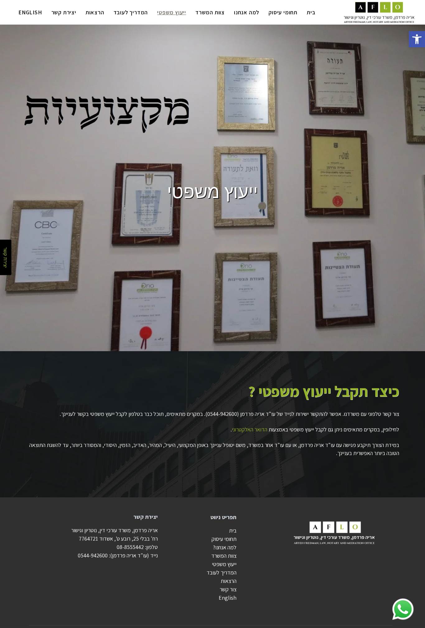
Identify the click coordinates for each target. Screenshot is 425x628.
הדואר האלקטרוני (249, 429)
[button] (417, 39)
